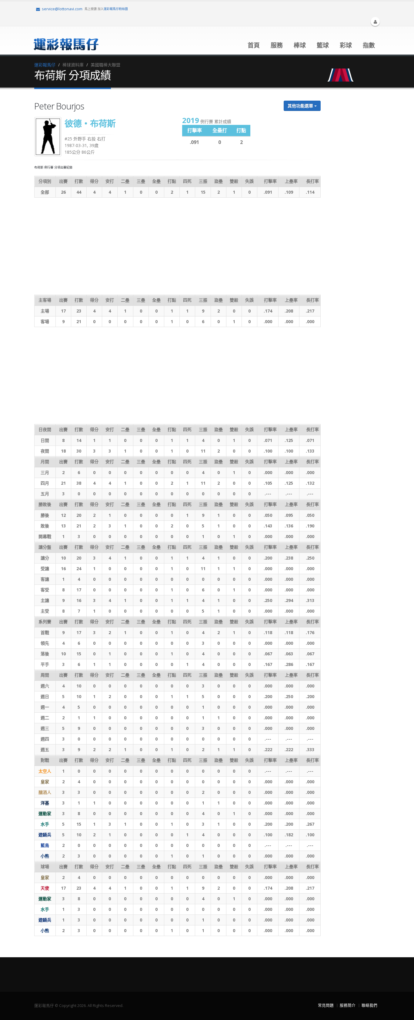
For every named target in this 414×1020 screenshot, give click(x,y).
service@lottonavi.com (62, 9)
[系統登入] (375, 21)
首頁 (254, 45)
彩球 (346, 45)
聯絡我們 (369, 1005)
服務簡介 (348, 1005)
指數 (369, 45)
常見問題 (326, 1005)
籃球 (323, 45)
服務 (277, 45)
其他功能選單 (301, 106)
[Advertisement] (177, 246)
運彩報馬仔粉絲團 (116, 9)
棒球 (300, 45)
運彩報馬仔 (44, 65)
